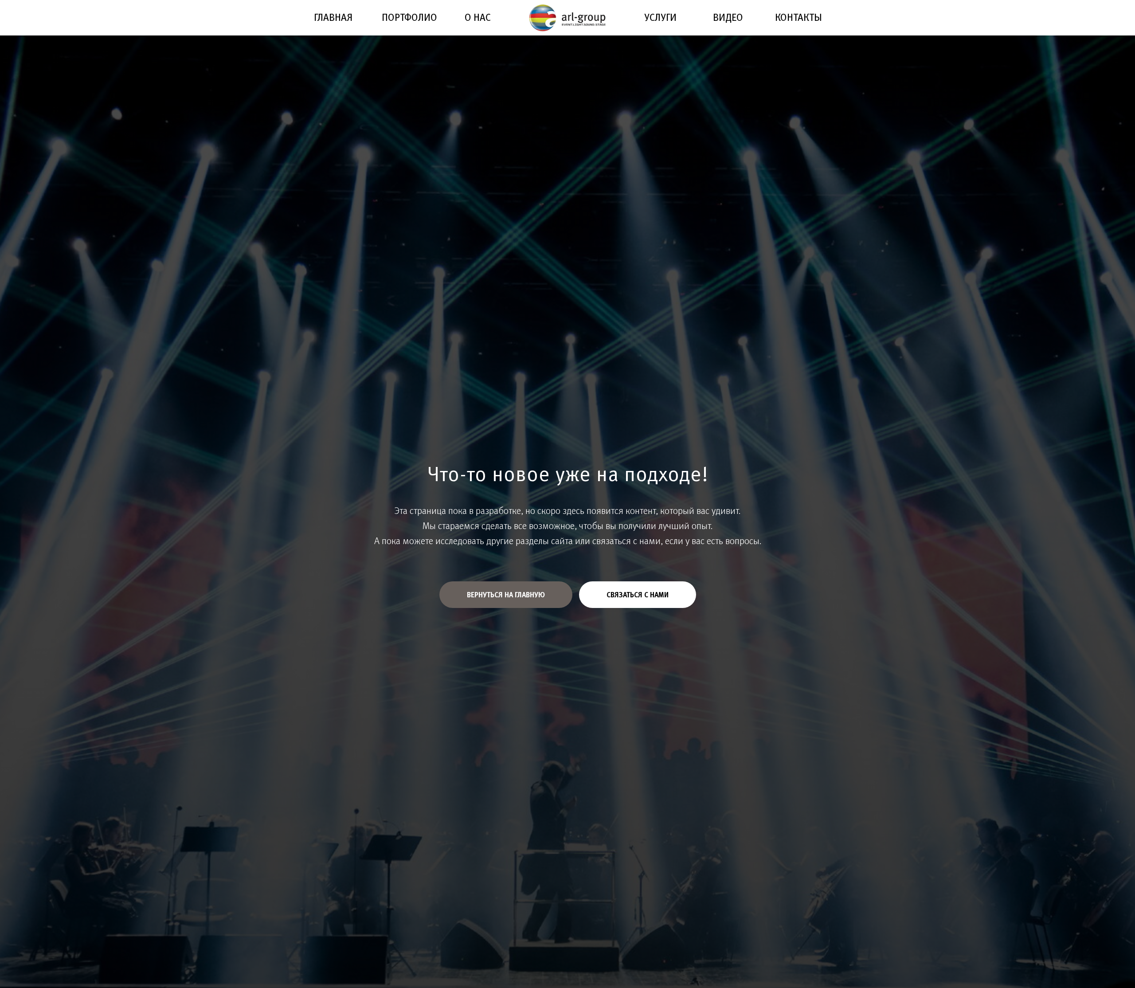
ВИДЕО (728, 17)
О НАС (478, 17)
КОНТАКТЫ (798, 17)
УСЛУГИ (660, 17)
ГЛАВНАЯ (333, 17)
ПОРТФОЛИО (409, 17)
